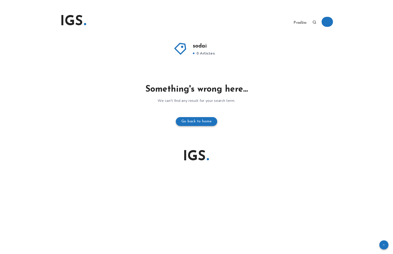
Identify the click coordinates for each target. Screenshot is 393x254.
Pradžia (300, 23)
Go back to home (196, 121)
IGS (71, 22)
